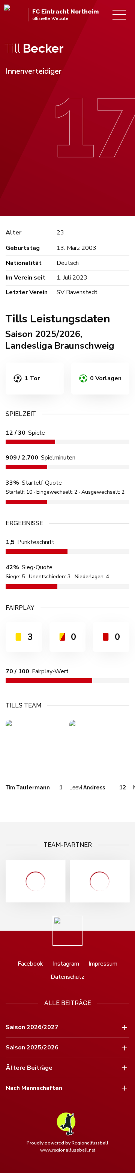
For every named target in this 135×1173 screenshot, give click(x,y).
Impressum (102, 964)
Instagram (66, 964)
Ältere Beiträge (29, 1068)
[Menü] (119, 14)
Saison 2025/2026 (32, 1047)
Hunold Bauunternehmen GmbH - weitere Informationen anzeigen (99, 881)
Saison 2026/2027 (32, 1027)
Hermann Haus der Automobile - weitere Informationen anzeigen (35, 881)
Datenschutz (67, 977)
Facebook (30, 964)
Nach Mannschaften (34, 1088)
